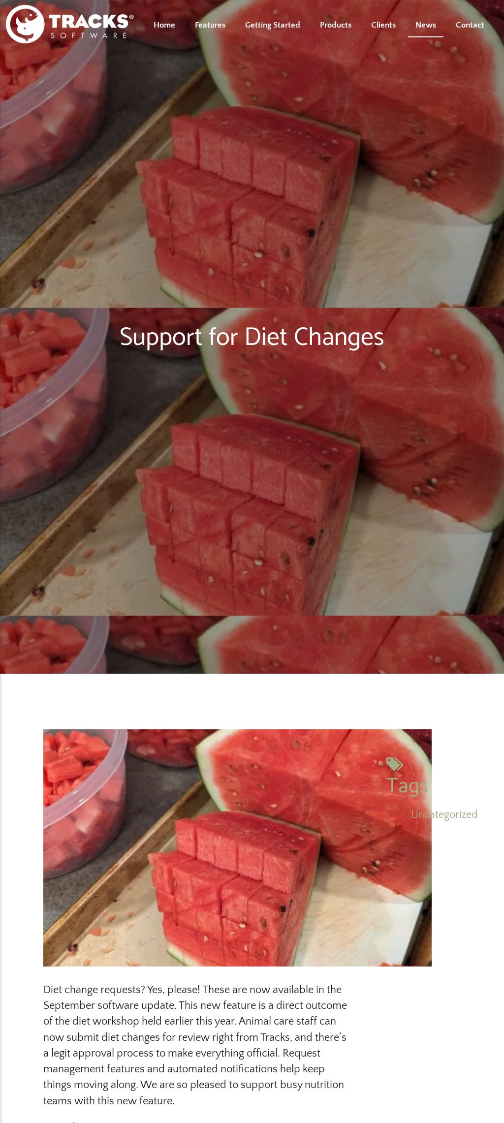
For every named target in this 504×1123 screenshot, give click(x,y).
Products (335, 25)
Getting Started (272, 25)
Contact (470, 25)
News (425, 25)
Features (210, 25)
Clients (383, 25)
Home (164, 25)
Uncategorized (444, 815)
